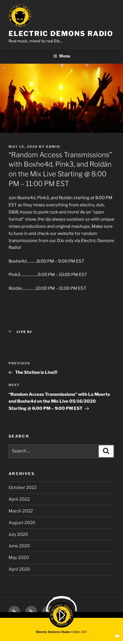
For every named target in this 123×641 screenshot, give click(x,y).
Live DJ (24, 332)
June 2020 (19, 545)
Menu (64, 55)
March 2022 (21, 511)
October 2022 (23, 487)
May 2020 (19, 557)
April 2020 (19, 569)
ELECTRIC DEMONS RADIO (61, 33)
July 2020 (18, 534)
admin (53, 147)
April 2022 (19, 499)
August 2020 (22, 522)
